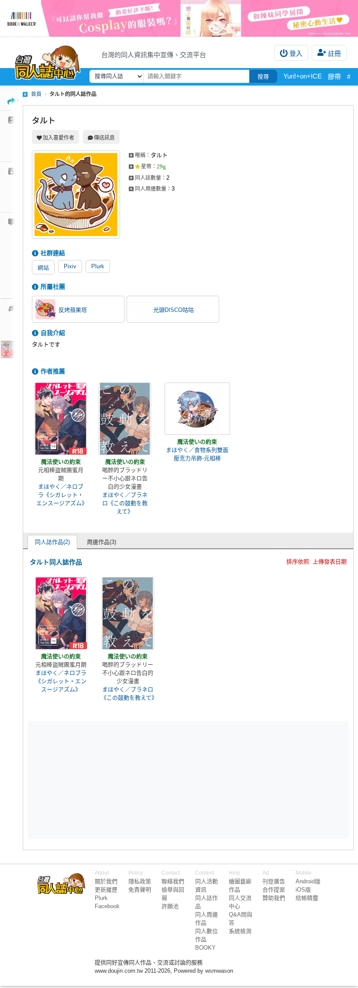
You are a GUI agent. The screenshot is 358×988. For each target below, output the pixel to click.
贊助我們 (273, 898)
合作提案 (273, 889)
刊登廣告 (273, 881)
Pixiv (70, 266)
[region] (120, 779)
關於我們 (106, 881)
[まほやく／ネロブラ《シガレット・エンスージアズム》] (60, 419)
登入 (296, 53)
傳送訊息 (104, 138)
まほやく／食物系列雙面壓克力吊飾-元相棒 (197, 454)
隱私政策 (139, 881)
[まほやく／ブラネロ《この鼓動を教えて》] (125, 419)
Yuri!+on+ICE (302, 76)
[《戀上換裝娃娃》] (179, 18)
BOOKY (205, 947)
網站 (43, 267)
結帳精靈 (307, 898)
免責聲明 (139, 889)
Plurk (97, 266)
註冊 (334, 53)
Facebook (107, 906)
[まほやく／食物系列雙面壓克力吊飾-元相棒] (197, 409)
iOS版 (303, 889)
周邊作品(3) (101, 542)
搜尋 (263, 76)
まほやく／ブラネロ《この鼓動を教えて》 (125, 503)
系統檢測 (240, 931)
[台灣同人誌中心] (48, 61)
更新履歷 (106, 889)
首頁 (36, 94)
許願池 (170, 906)
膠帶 (334, 76)
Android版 (308, 881)
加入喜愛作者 (58, 138)
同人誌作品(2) (52, 542)
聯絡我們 (173, 881)
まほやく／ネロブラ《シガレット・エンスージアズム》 (60, 494)
